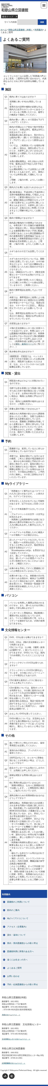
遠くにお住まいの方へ (17, 960)
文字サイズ (5, 1076)
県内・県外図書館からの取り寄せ (22, 943)
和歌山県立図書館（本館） (24, 8)
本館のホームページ (9, 1015)
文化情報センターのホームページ (14, 1039)
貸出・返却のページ (25, 344)
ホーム (4, 30)
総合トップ (7, 16)
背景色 (12, 1076)
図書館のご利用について (18, 902)
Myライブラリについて (17, 918)
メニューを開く (44, 5)
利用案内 (39, 30)
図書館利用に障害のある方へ (20, 951)
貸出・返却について (16, 935)
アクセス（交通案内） (17, 927)
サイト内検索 (9, 22)
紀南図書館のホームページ (12, 1063)
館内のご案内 (13, 910)
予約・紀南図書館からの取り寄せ (22, 984)
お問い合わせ (13, 976)
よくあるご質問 (14, 968)
